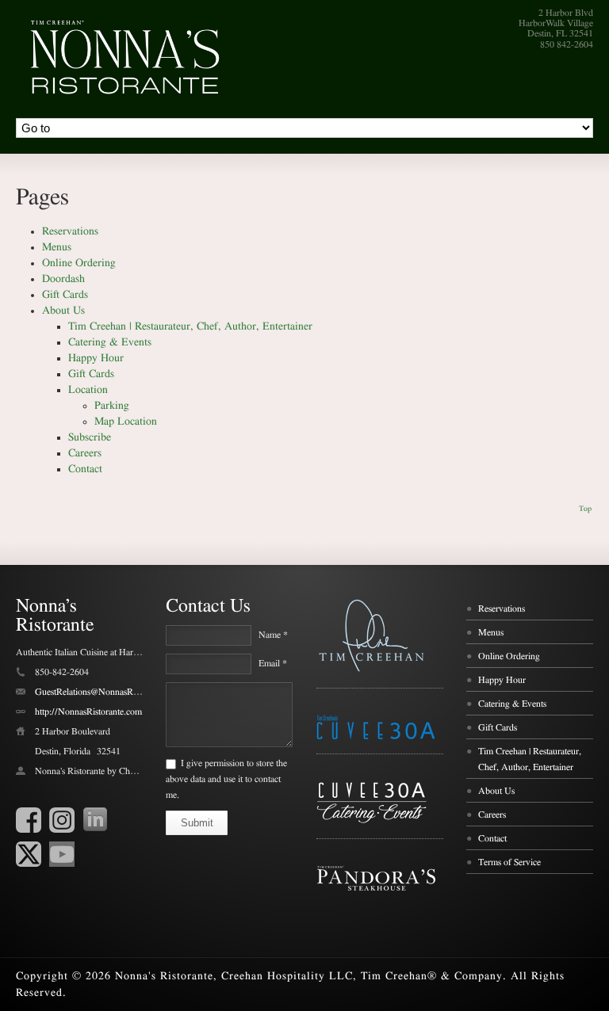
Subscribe (89, 437)
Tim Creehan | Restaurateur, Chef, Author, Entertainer (190, 326)
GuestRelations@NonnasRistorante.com (108, 691)
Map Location (125, 421)
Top (585, 509)
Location (88, 389)
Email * (273, 663)
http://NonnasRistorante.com (88, 711)
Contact (85, 469)
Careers (85, 453)
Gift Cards (65, 294)
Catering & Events (109, 342)
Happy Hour (96, 358)
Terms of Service (509, 862)
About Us (63, 310)
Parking (111, 405)
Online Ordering (79, 263)
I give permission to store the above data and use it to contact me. (226, 778)
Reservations (70, 231)
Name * (273, 634)
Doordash (63, 278)
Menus (56, 247)
